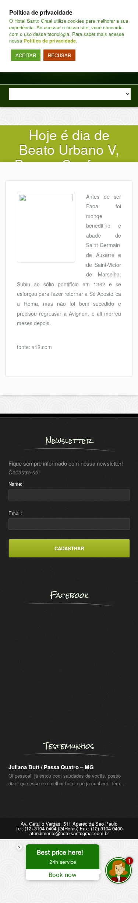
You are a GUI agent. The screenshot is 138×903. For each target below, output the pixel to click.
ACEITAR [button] (25, 55)
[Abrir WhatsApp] (18, 884)
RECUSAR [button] (59, 55)
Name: (15, 483)
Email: (15, 513)
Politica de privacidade (50, 40)
